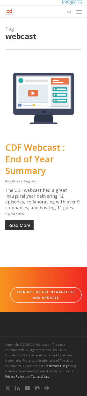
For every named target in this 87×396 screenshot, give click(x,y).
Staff (34, 181)
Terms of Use (40, 376)
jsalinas (14, 181)
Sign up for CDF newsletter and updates (46, 295)
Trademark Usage (56, 366)
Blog (26, 181)
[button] (79, 11)
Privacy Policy (14, 376)
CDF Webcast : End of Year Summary (35, 159)
